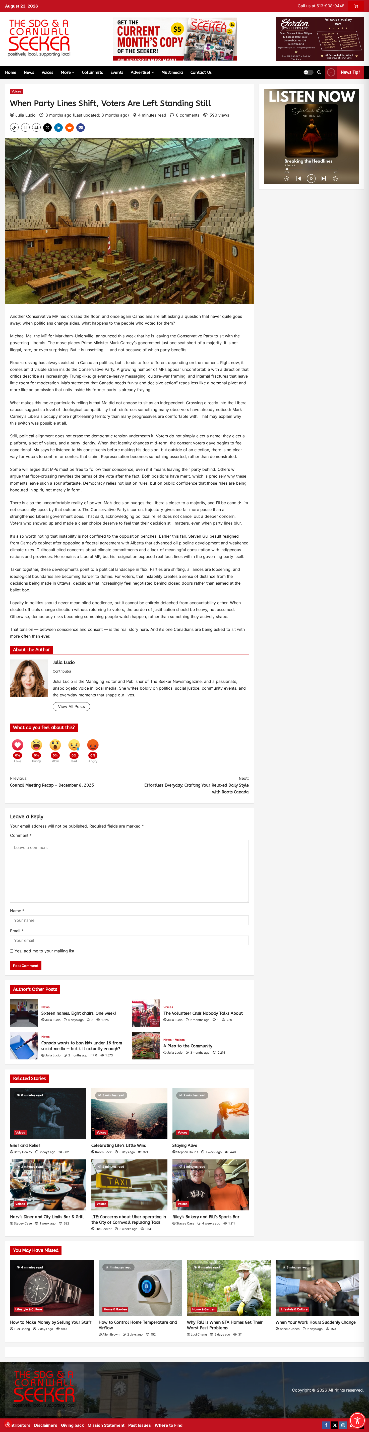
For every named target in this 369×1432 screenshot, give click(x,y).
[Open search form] (319, 72)
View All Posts (71, 706)
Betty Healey (23, 1152)
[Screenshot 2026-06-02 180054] (320, 38)
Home (10, 72)
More (66, 72)
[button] (308, 72)
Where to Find (168, 1425)
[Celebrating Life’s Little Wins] (129, 1113)
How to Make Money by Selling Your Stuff (51, 1322)
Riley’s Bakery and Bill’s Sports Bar (205, 1216)
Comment (21, 835)
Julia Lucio (25, 115)
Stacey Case (23, 1223)
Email (17, 930)
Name (17, 910)
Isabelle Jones (289, 1329)
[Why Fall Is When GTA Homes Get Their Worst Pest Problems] (229, 1288)
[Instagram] (343, 1425)
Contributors (17, 1425)
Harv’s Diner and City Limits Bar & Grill (47, 1216)
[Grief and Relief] (48, 1113)
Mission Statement (106, 1425)
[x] (334, 1425)
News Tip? (350, 72)
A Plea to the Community (146, 1045)
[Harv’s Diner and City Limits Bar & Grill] (48, 1184)
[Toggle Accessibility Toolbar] (357, 1420)
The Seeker (103, 1229)
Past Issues (139, 1425)
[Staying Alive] (210, 1113)
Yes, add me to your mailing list (43, 950)
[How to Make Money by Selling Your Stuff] (52, 1288)
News (29, 72)
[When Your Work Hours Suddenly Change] (317, 1288)
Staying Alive (184, 1145)
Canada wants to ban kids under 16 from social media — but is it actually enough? (24, 1045)
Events (116, 72)
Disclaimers (45, 1425)
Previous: (52, 782)
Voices (47, 72)
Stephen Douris (187, 1152)
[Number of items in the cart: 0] (356, 6)
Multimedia (172, 72)
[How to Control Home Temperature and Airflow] (140, 1288)
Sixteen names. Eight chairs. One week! (24, 1013)
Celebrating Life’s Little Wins (118, 1145)
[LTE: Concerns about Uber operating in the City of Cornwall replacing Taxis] (129, 1184)
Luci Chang (22, 1329)
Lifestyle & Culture (28, 1309)
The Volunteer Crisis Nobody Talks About (146, 1013)
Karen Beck (103, 1152)
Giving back (72, 1425)
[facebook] (326, 1425)
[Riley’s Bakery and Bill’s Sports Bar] (210, 1184)
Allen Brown (110, 1334)
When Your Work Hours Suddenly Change (316, 1322)
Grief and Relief (25, 1145)
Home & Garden (115, 1309)
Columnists (92, 72)
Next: (196, 785)
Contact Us (201, 72)
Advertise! (140, 72)
